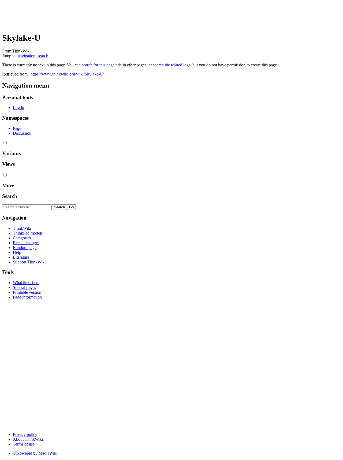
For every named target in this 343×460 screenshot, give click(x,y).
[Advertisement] (99, 14)
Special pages (24, 287)
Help (17, 252)
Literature (21, 257)
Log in (18, 107)
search (43, 56)
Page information (27, 297)
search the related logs (171, 65)
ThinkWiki (22, 228)
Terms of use (24, 444)
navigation (26, 56)
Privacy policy (25, 434)
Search (9, 196)
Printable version (27, 292)
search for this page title (102, 65)
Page (17, 128)
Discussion (22, 133)
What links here (26, 282)
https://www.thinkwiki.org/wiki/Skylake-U (67, 74)
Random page (24, 247)
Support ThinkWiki (29, 262)
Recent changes (26, 242)
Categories (22, 238)
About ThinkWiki (28, 439)
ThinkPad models (28, 233)
